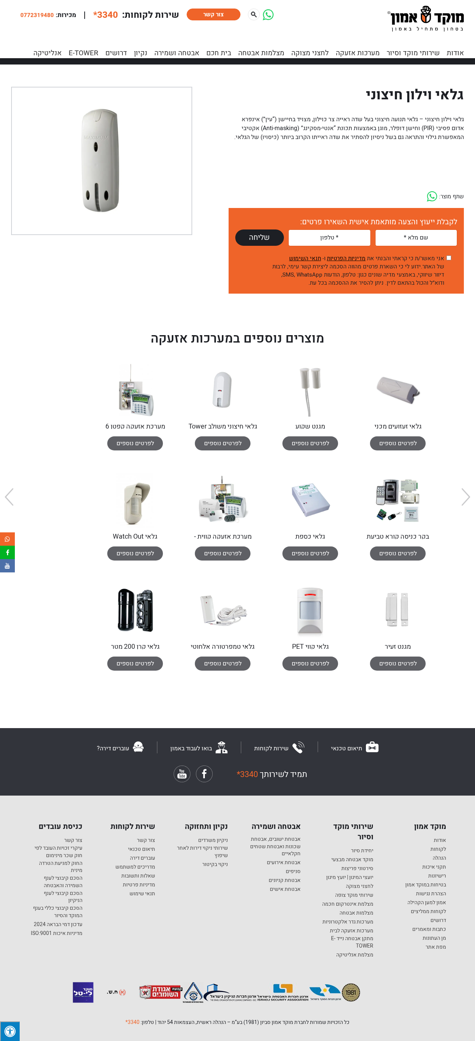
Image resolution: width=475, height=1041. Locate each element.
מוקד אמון (430, 827)
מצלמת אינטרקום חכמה (347, 904)
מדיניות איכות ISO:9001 (56, 933)
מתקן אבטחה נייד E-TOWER (352, 942)
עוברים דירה (142, 858)
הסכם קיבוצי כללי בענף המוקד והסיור (57, 912)
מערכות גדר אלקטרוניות (347, 922)
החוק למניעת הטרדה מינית (60, 867)
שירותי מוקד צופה (354, 895)
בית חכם (218, 53)
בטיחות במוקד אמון (425, 885)
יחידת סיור (362, 851)
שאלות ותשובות (138, 876)
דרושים (116, 53)
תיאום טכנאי (141, 849)
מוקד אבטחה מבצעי (352, 859)
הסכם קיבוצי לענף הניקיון (63, 897)
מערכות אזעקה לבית (351, 931)
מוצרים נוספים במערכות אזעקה (237, 338)
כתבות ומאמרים (429, 929)
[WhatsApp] (268, 18)
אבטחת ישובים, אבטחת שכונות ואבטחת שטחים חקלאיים (275, 846)
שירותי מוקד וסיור (413, 53)
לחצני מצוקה (310, 53)
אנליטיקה (47, 53)
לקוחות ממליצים (428, 911)
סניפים (293, 871)
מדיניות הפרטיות (346, 258)
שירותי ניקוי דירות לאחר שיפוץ (202, 852)
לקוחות (438, 849)
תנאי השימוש (305, 258)
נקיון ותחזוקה (206, 827)
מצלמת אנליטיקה (354, 955)
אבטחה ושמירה (176, 53)
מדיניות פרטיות (139, 885)
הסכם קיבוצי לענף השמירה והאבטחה (63, 882)
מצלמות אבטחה (261, 53)
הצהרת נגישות (431, 894)
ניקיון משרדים (213, 840)
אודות (455, 53)
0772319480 (37, 15)
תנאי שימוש (142, 894)
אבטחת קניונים (285, 880)
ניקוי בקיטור (215, 864)
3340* (132, 1022)
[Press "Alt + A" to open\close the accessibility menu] (10, 1031)
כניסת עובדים (60, 827)
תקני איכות (434, 867)
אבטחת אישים (285, 889)
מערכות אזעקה (358, 53)
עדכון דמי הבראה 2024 (58, 924)
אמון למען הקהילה (426, 902)
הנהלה (439, 858)
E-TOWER (83, 53)
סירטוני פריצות (357, 868)
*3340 (105, 15)
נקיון (140, 53)
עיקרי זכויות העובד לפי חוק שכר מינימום (58, 852)
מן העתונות (434, 938)
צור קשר (213, 14)
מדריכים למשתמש (135, 867)
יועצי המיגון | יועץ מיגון (349, 877)
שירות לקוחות (133, 827)
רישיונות (437, 876)
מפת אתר (436, 947)
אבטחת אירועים (284, 862)
